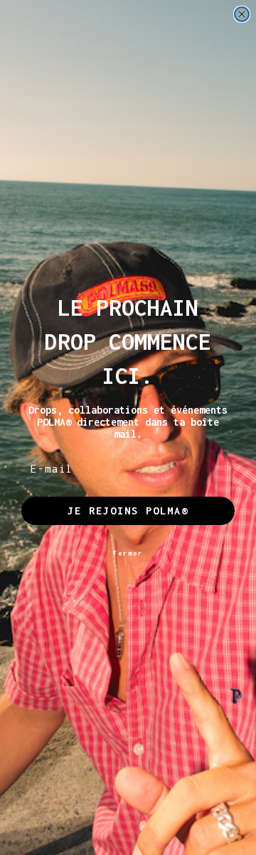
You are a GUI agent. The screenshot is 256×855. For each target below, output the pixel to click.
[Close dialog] (242, 14)
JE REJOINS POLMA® (128, 510)
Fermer (128, 553)
